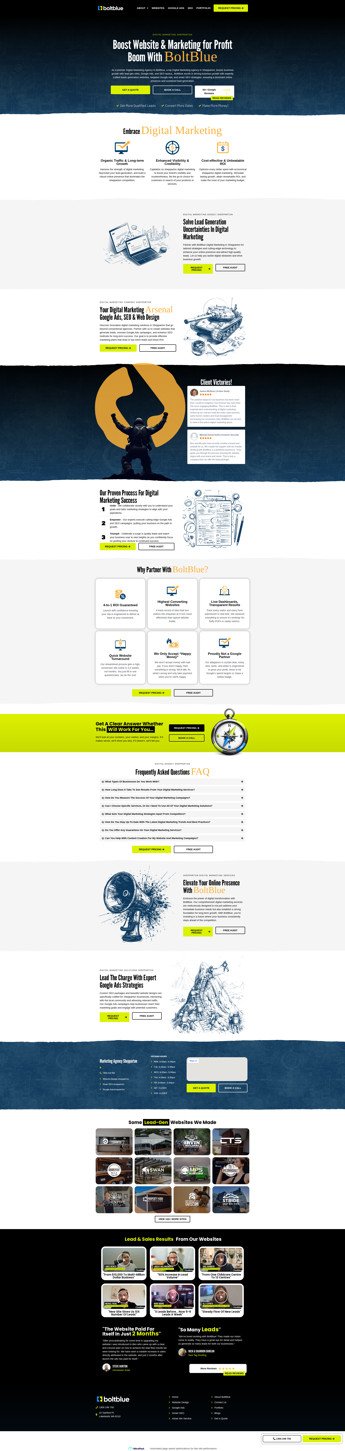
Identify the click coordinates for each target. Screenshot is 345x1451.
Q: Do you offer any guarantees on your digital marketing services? (142, 830)
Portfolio (203, 8)
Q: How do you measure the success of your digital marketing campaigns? (146, 797)
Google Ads (176, 8)
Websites (158, 8)
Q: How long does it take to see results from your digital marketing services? (148, 789)
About (141, 8)
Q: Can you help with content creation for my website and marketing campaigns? (150, 838)
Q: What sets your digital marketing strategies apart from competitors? (144, 814)
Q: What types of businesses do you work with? (130, 781)
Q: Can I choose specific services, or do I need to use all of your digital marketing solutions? (157, 806)
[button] (172, 781)
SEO (190, 8)
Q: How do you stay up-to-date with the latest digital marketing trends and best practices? (156, 822)
